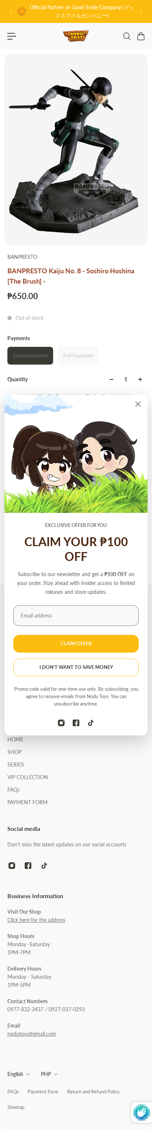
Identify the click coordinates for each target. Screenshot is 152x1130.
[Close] (138, 404)
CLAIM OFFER (76, 643)
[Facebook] (76, 723)
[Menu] (11, 36)
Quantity (17, 379)
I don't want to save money (76, 667)
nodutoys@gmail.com (31, 1034)
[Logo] (76, 36)
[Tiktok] (90, 723)
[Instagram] (61, 723)
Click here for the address (36, 920)
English (15, 1074)
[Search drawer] (127, 36)
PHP (46, 1074)
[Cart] (141, 36)
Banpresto (22, 257)
